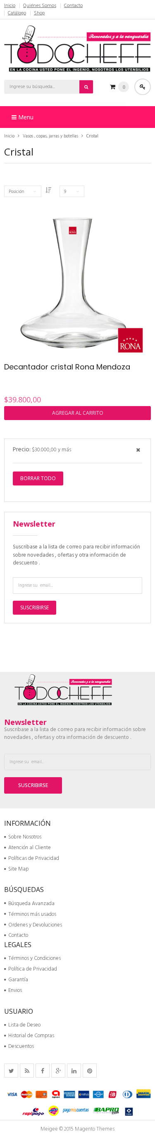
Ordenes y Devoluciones (35, 925)
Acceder (142, 87)
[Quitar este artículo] (138, 450)
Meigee (49, 1129)
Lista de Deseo (24, 1025)
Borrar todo (38, 478)
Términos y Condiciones (34, 958)
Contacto (73, 5)
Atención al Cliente (29, 847)
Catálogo (17, 13)
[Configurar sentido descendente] (48, 191)
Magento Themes (94, 1129)
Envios (15, 990)
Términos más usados (32, 914)
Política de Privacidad (32, 969)
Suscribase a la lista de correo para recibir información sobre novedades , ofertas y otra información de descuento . (76, 555)
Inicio (9, 5)
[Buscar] (86, 87)
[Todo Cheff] (77, 47)
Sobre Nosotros (24, 837)
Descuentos (21, 1046)
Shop (39, 13)
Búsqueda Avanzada (31, 903)
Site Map (18, 869)
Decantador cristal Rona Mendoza (67, 367)
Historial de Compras (31, 1035)
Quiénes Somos (39, 5)
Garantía (18, 979)
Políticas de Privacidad (33, 858)
